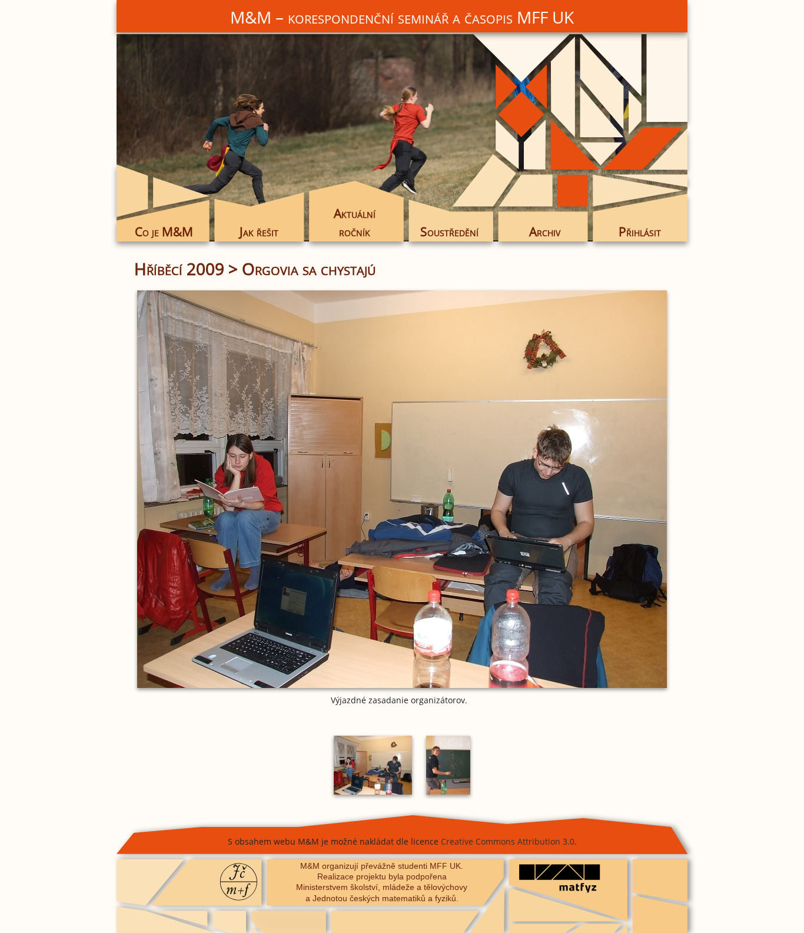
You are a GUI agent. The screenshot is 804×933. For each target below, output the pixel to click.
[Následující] (581, 489)
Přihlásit (640, 231)
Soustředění (449, 231)
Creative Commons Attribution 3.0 (507, 841)
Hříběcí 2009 (179, 268)
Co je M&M (164, 231)
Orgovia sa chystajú (309, 268)
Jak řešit (259, 231)
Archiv (544, 231)
